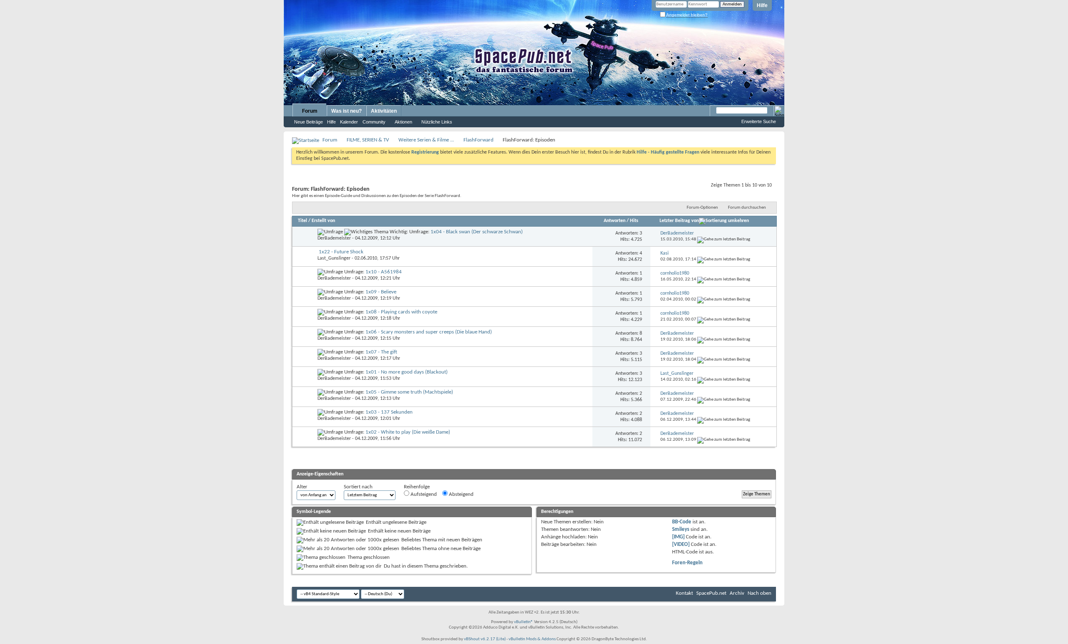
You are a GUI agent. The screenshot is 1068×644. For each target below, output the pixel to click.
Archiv (737, 593)
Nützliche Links (436, 121)
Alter (302, 487)
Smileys (680, 529)
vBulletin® (523, 622)
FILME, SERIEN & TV (368, 140)
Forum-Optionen (702, 207)
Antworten (614, 220)
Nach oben (759, 593)
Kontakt (684, 593)
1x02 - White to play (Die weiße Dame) (407, 432)
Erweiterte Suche (758, 121)
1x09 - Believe (380, 292)
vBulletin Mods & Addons (532, 639)
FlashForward (478, 140)
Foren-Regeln (687, 563)
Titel (302, 220)
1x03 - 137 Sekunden (389, 412)
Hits (634, 220)
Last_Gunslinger (333, 258)
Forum (309, 111)
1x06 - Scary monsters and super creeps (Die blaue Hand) (428, 332)
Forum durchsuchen (747, 207)
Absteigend (461, 494)
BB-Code (681, 522)
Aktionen (403, 121)
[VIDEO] (681, 544)
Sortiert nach (358, 487)
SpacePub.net (711, 593)
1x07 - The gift (381, 352)
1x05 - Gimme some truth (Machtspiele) (409, 392)
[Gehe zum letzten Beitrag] (723, 239)
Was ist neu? (346, 111)
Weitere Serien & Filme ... (426, 140)
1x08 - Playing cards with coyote (401, 312)
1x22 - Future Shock (341, 252)
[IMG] (678, 537)
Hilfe (762, 5)
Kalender (349, 121)
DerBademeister (334, 238)
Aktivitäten (384, 111)
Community (374, 121)
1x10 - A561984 (383, 272)
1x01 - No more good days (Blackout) (406, 372)
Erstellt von (323, 220)
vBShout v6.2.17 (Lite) (485, 639)
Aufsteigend (423, 494)
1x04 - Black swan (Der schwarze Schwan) (477, 232)
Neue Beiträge (308, 121)
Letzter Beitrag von (679, 220)
